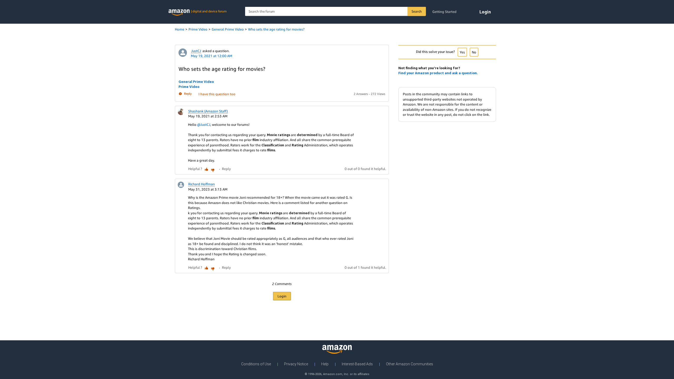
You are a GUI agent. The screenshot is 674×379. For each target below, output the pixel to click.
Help (325, 364)
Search (417, 11)
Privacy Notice (296, 364)
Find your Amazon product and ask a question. (438, 73)
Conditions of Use (256, 364)
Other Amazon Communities (409, 364)
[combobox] (335, 11)
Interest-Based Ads (357, 364)
